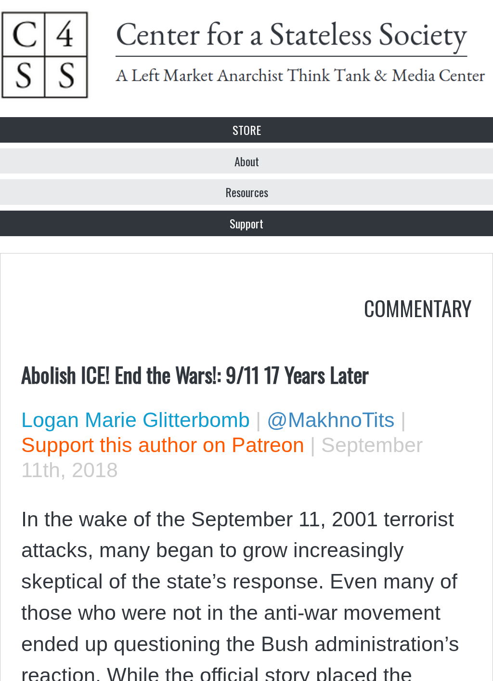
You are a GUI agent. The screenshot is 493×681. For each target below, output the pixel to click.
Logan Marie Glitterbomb (135, 419)
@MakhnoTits (331, 419)
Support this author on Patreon (162, 444)
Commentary (418, 307)
